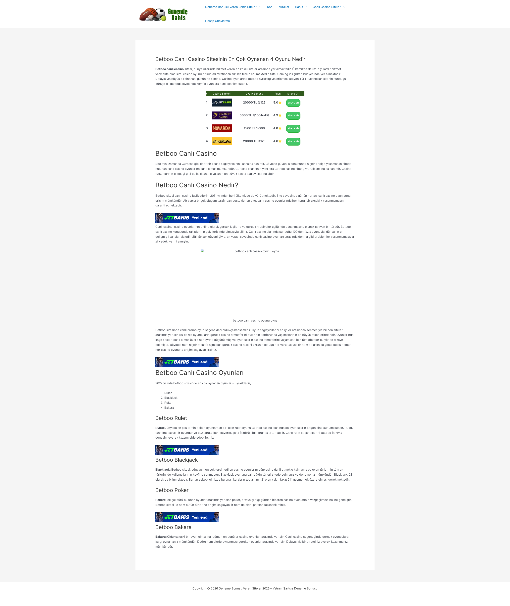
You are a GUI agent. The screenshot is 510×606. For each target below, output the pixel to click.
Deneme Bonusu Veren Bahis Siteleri (231, 7)
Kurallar (284, 7)
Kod (270, 7)
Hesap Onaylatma (217, 21)
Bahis (299, 7)
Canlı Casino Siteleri (327, 7)
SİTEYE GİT (293, 103)
